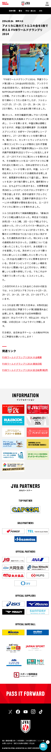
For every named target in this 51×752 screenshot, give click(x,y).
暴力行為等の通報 (21, 743)
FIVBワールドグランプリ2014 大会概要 (22, 357)
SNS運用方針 (31, 740)
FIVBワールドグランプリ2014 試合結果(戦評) (25, 370)
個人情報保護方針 (9, 740)
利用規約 (21, 740)
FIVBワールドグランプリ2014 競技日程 (22, 363)
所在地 (31, 743)
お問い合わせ (7, 743)
